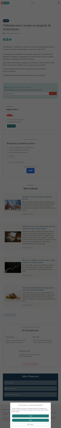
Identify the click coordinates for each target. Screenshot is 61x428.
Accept (30, 416)
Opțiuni (31, 424)
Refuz (30, 420)
